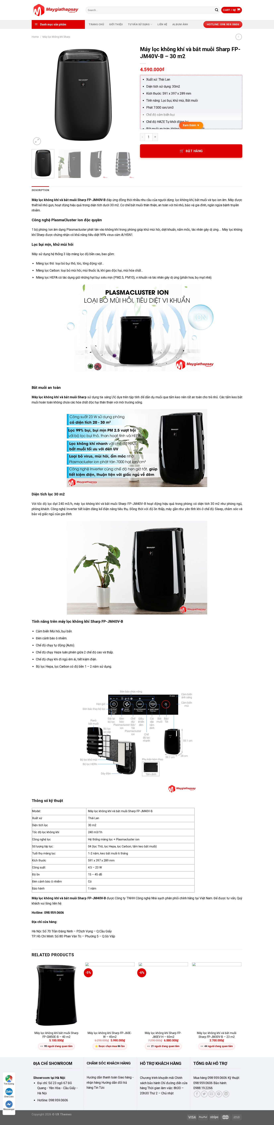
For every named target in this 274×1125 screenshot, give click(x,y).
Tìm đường (9, 1084)
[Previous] (38, 95)
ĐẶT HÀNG (194, 151)
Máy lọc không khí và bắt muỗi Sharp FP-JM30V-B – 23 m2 (216, 1035)
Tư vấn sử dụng (139, 24)
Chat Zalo (9, 1097)
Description (40, 190)
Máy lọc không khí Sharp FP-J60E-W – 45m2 (110, 1035)
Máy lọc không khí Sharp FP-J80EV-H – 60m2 (163, 1035)
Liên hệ (162, 24)
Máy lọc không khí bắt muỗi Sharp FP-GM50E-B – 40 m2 (56, 1035)
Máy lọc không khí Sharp (56, 36)
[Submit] (216, 10)
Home (35, 36)
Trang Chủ (96, 24)
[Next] (127, 95)
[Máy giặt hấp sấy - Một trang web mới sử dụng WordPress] (56, 10)
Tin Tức (99, 1088)
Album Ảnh (180, 24)
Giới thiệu (116, 24)
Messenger (8, 1109)
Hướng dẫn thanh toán (102, 1077)
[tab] (40, 190)
